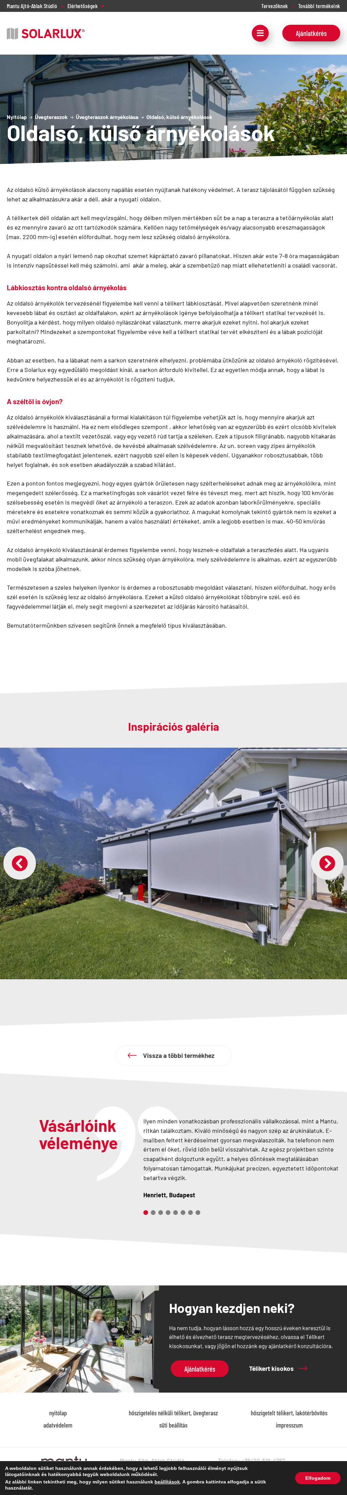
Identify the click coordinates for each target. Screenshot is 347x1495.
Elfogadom (317, 1478)
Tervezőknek (274, 5)
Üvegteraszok (51, 117)
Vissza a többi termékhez (179, 1055)
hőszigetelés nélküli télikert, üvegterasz (173, 1413)
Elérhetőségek (82, 5)
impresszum (289, 1425)
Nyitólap (17, 117)
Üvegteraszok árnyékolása (107, 117)
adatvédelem (57, 1425)
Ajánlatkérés (311, 33)
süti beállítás (173, 1425)
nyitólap (58, 1413)
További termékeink (319, 5)
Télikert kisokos (271, 1368)
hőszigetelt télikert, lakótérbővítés (289, 1413)
